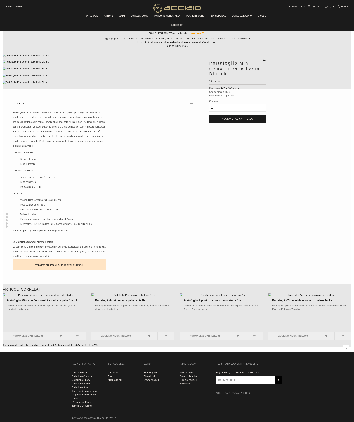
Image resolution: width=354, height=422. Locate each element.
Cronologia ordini (188, 376)
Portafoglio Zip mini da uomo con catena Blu (212, 300)
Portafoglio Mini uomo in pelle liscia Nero (121, 300)
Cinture (108, 16)
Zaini (122, 16)
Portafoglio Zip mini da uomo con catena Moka (302, 300)
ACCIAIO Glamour (230, 88)
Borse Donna (218, 16)
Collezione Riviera (81, 383)
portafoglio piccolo (82, 345)
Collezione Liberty (81, 380)
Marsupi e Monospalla (167, 16)
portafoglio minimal (39, 345)
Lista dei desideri (188, 380)
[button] (7, 214)
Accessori (177, 25)
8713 (95, 345)
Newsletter (185, 383)
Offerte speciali (151, 380)
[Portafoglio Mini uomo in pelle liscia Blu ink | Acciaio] (103, 56)
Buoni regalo (150, 372)
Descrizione (20, 103)
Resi (110, 376)
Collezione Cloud (80, 372)
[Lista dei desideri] (309, 6)
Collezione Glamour (82, 376)
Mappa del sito (115, 380)
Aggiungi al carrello (237, 119)
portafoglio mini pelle (18, 345)
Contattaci (113, 372)
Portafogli (91, 16)
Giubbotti (263, 16)
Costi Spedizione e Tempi (85, 391)
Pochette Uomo (195, 16)
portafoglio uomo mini (61, 345)
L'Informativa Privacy (82, 402)
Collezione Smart (80, 387)
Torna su (346, 348)
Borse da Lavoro (242, 16)
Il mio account (187, 372)
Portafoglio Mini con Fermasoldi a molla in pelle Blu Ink (42, 300)
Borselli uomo (139, 16)
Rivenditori (149, 376)
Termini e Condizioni (82, 406)
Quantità (213, 101)
